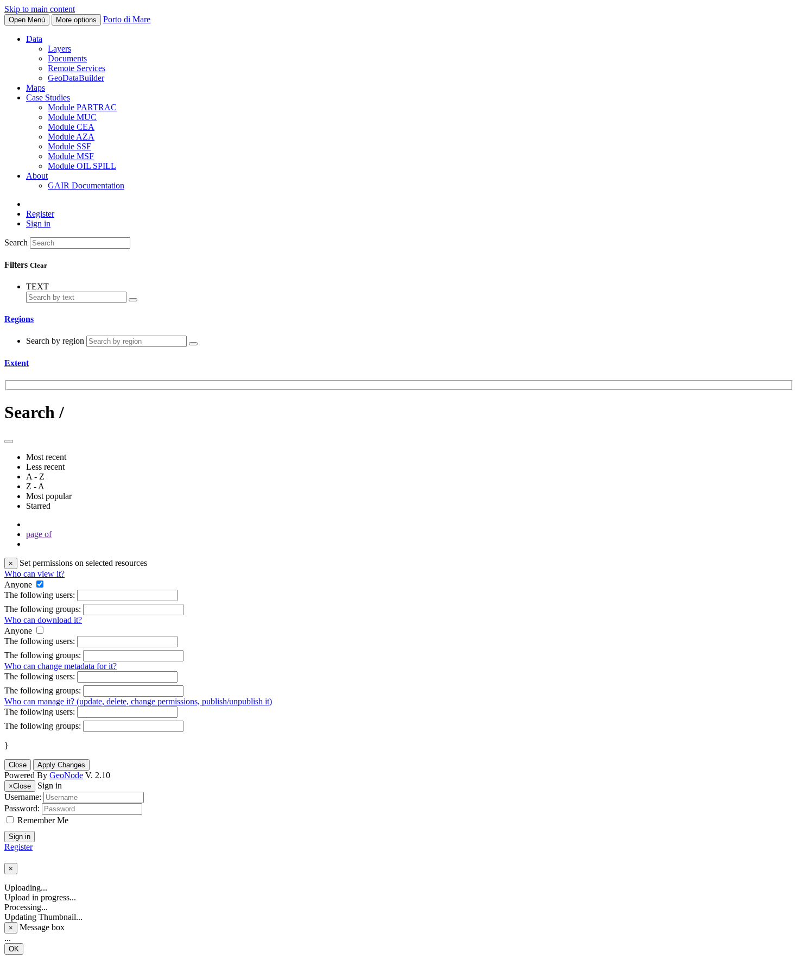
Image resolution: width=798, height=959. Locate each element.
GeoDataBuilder (76, 78)
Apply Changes (61, 765)
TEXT (37, 286)
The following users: (39, 595)
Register (40, 213)
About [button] (37, 175)
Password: (22, 808)
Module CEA (71, 126)
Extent (16, 363)
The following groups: (42, 609)
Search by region (56, 340)
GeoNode (66, 775)
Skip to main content (39, 9)
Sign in (19, 836)
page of (39, 534)
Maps (35, 87)
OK (14, 949)
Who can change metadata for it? (60, 666)
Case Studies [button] (48, 97)
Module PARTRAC (82, 107)
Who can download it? (43, 619)
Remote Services (76, 68)
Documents (67, 58)
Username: (22, 797)
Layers (59, 48)
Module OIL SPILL (82, 166)
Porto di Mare (126, 19)
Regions (19, 319)
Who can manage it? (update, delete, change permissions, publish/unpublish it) (138, 701)
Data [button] (34, 38)
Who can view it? (34, 573)
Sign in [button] (38, 223)
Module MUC (72, 117)
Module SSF (69, 146)
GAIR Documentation (86, 185)
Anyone (18, 584)
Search (16, 242)
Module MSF (71, 156)
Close (18, 765)
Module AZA (71, 136)
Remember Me (42, 820)
